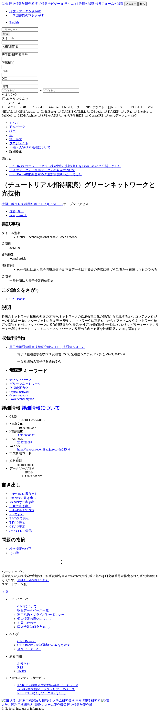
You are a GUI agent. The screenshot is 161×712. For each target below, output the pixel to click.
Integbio (143, 111)
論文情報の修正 (20, 548)
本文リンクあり (16, 98)
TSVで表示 (17, 522)
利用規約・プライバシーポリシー (40, 614)
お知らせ (23, 663)
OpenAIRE (96, 115)
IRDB (22, 107)
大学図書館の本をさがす (26, 15)
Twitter (21, 671)
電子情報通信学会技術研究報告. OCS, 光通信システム (47, 347)
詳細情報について (41, 407)
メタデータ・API (29, 649)
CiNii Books (48, 111)
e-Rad (128, 111)
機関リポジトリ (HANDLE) (43, 204)
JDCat (149, 107)
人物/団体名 (10, 46)
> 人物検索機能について (33, 147)
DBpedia (97, 111)
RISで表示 (16, 514)
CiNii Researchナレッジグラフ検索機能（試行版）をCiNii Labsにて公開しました (65, 166)
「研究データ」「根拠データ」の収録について (42, 170)
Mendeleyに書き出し (23, 502)
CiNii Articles (26, 111)
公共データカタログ (122, 115)
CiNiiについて (27, 606)
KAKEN (113, 111)
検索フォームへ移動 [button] (109, 3)
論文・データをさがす (25, 11)
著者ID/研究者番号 (15, 54)
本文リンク (9, 94)
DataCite (53, 107)
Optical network (19, 392)
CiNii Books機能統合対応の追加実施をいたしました (45, 174)
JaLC (9, 107)
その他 (14, 553)
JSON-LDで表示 (20, 530)
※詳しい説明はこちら (33, 580)
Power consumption (21, 399)
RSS (20, 667)
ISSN (5, 70)
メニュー (131, 3)
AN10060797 (26, 435)
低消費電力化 (18, 388)
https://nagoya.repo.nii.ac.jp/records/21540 (43, 449)
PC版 (5, 591)
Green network (18, 395)
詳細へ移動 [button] (86, 3)
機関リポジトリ (13, 204)
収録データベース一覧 (33, 610)
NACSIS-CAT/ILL (74, 111)
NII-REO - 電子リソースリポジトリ (41, 693)
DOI (4, 78)
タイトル (8, 38)
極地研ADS (50, 115)
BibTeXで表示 (19, 518)
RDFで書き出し (20, 506)
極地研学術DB (73, 115)
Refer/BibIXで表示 (21, 510)
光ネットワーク (20, 379)
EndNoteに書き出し (22, 497)
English (14, 22)
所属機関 (8, 62)
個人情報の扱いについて (34, 618)
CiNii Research (26, 641)
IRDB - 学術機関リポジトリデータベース (46, 689)
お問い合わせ (26, 622)
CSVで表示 (17, 526)
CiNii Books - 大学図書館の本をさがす (43, 645)
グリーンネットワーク (25, 383)
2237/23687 (24, 442)
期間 (5, 86)
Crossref (37, 107)
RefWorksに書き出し (23, 493)
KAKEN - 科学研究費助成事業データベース (47, 685)
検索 (142, 3)
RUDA (135, 107)
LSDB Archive (27, 115)
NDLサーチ (72, 107)
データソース (11, 103)
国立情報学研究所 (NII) (33, 627)
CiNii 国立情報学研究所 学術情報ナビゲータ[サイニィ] (40, 3)
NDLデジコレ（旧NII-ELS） (105, 107)
